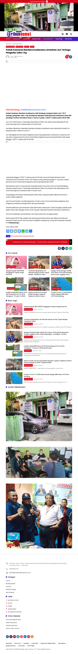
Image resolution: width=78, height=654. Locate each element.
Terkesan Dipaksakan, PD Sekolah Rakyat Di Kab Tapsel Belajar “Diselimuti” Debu (38, 272)
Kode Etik (35, 643)
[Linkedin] (25, 636)
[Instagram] (21, 636)
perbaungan (12, 609)
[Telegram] (66, 248)
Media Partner (11, 646)
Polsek (10, 606)
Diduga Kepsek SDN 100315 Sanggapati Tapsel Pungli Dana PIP (15, 272)
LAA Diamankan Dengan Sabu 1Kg (23, 236)
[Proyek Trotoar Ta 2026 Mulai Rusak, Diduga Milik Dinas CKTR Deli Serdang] (61, 284)
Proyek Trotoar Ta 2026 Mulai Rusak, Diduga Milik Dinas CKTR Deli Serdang (61, 294)
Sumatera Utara (13, 600)
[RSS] (32, 636)
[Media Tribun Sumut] (19, 34)
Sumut (32, 46)
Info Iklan (21, 646)
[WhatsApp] (70, 248)
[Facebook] (59, 248)
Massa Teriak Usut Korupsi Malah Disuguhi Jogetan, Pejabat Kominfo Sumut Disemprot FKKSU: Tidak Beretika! (37, 294)
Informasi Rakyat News (13, 620)
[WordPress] (18, 636)
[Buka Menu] (67, 34)
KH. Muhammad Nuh (14, 612)
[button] (62, 34)
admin (12, 56)
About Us (18, 643)
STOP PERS (30, 646)
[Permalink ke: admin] (8, 57)
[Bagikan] (70, 57)
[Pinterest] (14, 636)
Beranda (9, 643)
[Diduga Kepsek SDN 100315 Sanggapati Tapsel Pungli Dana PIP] (16, 262)
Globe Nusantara (11, 622)
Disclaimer (62, 643)
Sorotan (27, 46)
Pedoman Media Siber (48, 643)
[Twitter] (63, 248)
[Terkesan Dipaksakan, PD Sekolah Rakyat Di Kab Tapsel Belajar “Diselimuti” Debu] (38, 262)
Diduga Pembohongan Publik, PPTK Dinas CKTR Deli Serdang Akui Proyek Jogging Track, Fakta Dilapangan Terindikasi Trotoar (61, 272)
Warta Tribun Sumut (12, 628)
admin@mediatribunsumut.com (20, 573)
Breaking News (10, 46)
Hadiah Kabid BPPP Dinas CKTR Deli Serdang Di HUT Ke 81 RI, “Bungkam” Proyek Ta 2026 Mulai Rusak (16, 294)
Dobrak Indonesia (11, 625)
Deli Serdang (19, 46)
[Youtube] (28, 636)
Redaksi (26, 643)
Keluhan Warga (11, 589)
